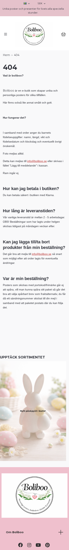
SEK (40, 3)
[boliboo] (34, 47)
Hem (6, 81)
